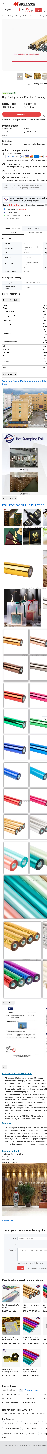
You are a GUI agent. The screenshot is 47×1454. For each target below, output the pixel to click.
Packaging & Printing (14, 16)
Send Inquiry (22, 114)
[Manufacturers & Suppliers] (24, 4)
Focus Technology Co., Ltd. (28, 1445)
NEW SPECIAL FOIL (8, 1399)
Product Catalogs (33, 1390)
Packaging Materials (29, 16)
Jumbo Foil (7, 1434)
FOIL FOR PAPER (28, 1399)
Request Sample (39, 119)
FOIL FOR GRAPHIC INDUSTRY (12, 1395)
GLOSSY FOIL (26, 1395)
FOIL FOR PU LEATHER (10, 1402)
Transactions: (36, 205)
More (4, 1438)
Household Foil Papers (11, 1428)
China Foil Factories (10, 1423)
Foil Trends (31, 1434)
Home (4, 16)
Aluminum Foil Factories (30, 1423)
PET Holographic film (29, 1402)
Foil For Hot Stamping (31, 1428)
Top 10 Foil (19, 1434)
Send (21, 1268)
